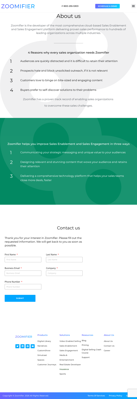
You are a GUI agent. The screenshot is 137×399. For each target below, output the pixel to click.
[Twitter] (17, 346)
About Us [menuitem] (108, 341)
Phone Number (13, 281)
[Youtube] (33, 346)
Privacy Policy (115, 395)
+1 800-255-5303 (69, 6)
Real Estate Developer (70, 364)
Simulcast (42, 355)
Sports (63, 374)
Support (86, 357)
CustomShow (43, 350)
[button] (133, 6)
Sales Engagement (69, 350)
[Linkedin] (22, 346)
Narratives (42, 346)
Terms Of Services (96, 395)
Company (51, 268)
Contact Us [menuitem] (109, 346)
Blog (84, 340)
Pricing (85, 345)
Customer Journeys (46, 364)
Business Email (12, 268)
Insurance (64, 369)
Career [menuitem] (107, 350)
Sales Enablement (68, 346)
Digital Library (44, 341)
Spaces (40, 360)
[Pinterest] (28, 346)
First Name (10, 254)
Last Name (51, 254)
